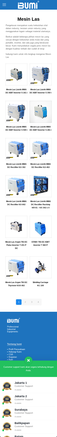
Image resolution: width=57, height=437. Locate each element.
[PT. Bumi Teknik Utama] (28, 5)
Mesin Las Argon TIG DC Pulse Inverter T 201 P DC (16, 245)
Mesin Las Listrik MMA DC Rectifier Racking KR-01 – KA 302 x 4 (40, 204)
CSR (11, 354)
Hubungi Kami (15, 352)
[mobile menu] (4, 4)
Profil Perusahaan (17, 349)
